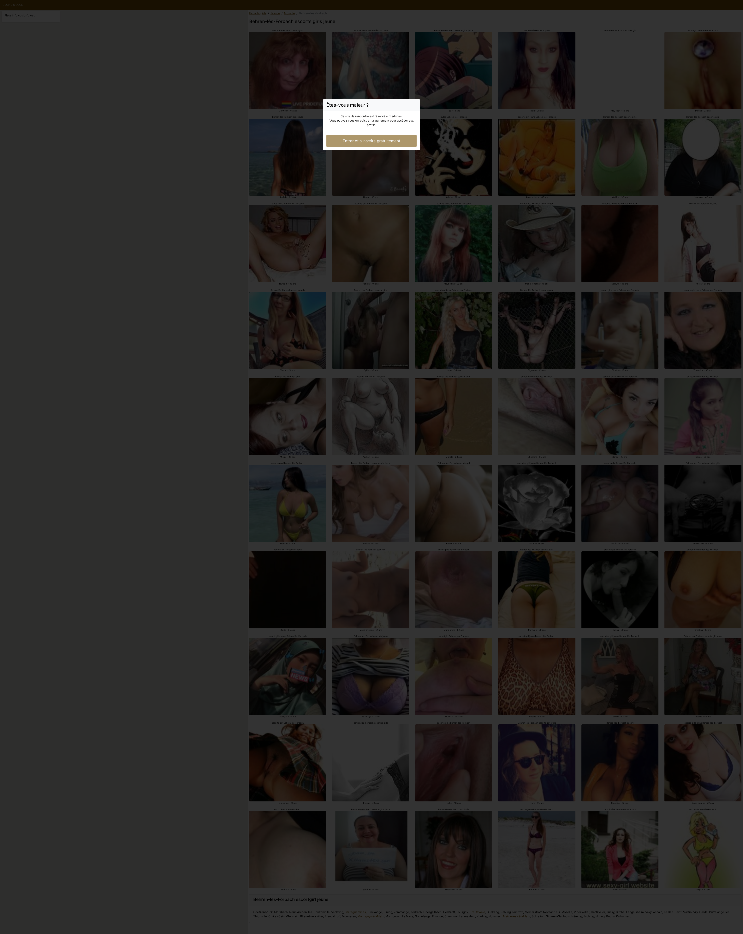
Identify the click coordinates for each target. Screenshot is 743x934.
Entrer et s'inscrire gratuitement (371, 141)
